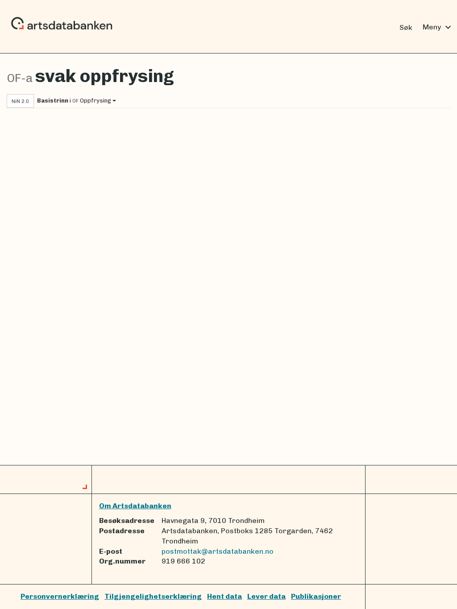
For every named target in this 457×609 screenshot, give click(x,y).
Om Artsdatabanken (135, 506)
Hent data (224, 596)
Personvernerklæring (60, 596)
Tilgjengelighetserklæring (153, 596)
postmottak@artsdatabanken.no (218, 551)
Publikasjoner (316, 596)
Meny (438, 27)
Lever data (266, 596)
